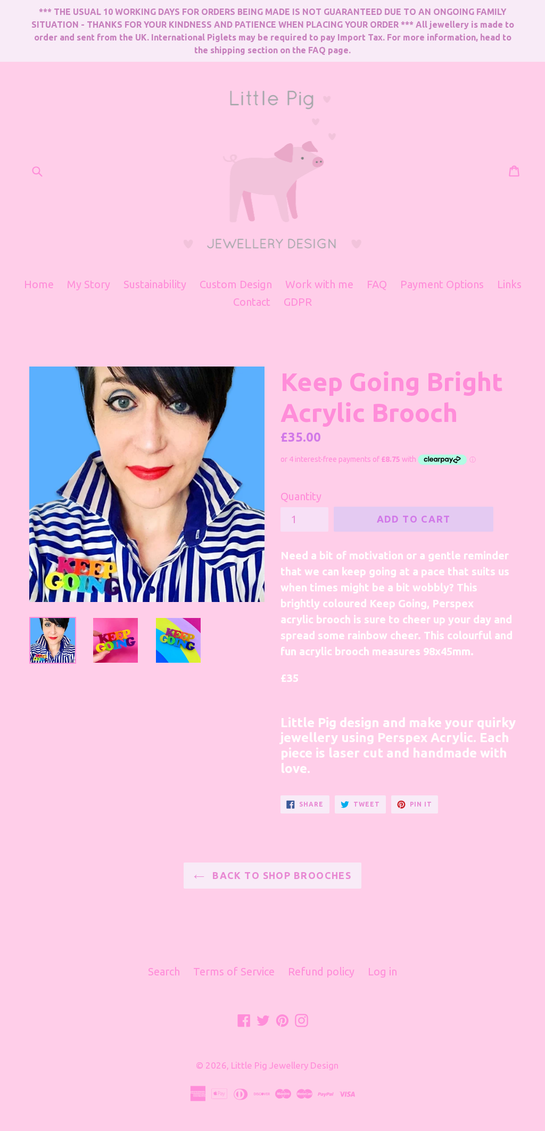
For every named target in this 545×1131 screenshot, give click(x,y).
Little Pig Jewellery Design (284, 1065)
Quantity (300, 496)
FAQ (377, 284)
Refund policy (321, 971)
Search (164, 971)
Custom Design (236, 284)
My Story (88, 284)
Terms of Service (234, 971)
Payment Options (442, 284)
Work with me (319, 284)
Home (39, 284)
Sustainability (154, 284)
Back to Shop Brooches (281, 875)
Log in (382, 971)
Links (509, 284)
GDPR (298, 302)
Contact (251, 302)
